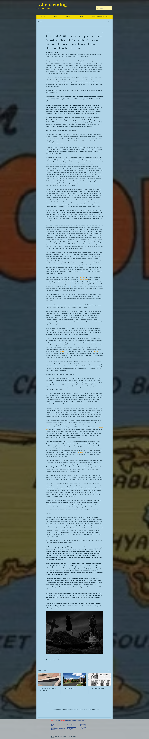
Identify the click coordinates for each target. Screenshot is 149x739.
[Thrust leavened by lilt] (99, 679)
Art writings (83, 727)
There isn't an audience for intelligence (48, 689)
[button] (109, 21)
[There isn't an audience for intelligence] (49, 679)
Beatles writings (84, 725)
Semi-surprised (69, 688)
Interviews (82, 729)
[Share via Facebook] (46, 660)
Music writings (70, 724)
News (53, 725)
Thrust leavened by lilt (97, 688)
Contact (53, 729)
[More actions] (102, 32)
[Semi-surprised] (74, 679)
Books (53, 727)
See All (109, 670)
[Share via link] (58, 660)
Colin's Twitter (57, 720)
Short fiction (83, 724)
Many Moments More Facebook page (74, 720)
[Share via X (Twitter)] (50, 660)
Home (52, 724)
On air (81, 728)
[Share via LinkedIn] (54, 660)
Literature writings (71, 727)
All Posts (40, 21)
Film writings (70, 725)
